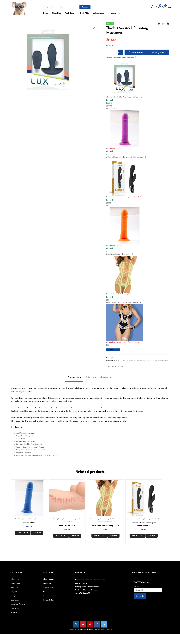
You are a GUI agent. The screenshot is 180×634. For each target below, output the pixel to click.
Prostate (153, 361)
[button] (94, 27)
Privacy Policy (48, 600)
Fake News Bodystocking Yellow (118, 254)
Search (85, 7)
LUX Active (140, 361)
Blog (45, 592)
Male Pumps (15, 583)
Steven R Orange (112, 206)
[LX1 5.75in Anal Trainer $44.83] (167, 24)
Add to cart (137, 52)
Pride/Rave (102, 522)
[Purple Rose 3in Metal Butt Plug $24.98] (160, 24)
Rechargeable (149, 519)
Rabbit (141, 519)
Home (45, 13)
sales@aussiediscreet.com (87, 587)
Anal (118, 361)
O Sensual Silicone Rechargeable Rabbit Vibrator (125, 157)
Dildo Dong (39, 519)
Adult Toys (69, 13)
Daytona (32, 519)
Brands (123, 361)
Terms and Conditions (51, 596)
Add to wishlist (114, 350)
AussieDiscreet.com (89, 629)
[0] (157, 7)
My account (47, 583)
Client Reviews (48, 579)
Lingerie (114, 13)
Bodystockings (95, 519)
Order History (48, 587)
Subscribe (140, 595)
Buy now (159, 52)
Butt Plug (131, 361)
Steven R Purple (112, 109)
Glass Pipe (56, 13)
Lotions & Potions (18, 604)
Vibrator (157, 519)
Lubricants (15, 600)
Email (136, 586)
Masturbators (67, 519)
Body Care (15, 596)
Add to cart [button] (23, 533)
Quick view (32, 499)
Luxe (147, 361)
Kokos (60, 519)
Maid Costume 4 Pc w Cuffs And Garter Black (123, 303)
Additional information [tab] (99, 377)
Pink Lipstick (116, 519)
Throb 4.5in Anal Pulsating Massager (120, 58)
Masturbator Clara (67, 526)
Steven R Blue (29, 523)
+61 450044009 (82, 593)
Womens (109, 522)
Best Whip (84, 13)
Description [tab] (74, 377)
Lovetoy (135, 519)
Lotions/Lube (98, 13)
